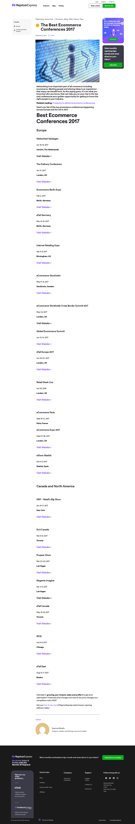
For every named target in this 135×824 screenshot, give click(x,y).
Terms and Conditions (67, 779)
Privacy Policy (102, 820)
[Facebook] (106, 778)
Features (42, 782)
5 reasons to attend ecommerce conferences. (74, 102)
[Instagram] (117, 778)
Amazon (59, 19)
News (76, 19)
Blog (41, 778)
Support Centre (87, 779)
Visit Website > (44, 181)
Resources (88, 789)
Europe (18, 26)
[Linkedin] (114, 778)
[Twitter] (110, 778)
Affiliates (42, 792)
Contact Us (88, 784)
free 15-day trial (50, 705)
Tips (81, 19)
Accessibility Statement (115, 820)
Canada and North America (21, 30)
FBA (71, 19)
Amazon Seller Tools (46, 787)
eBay (66, 19)
